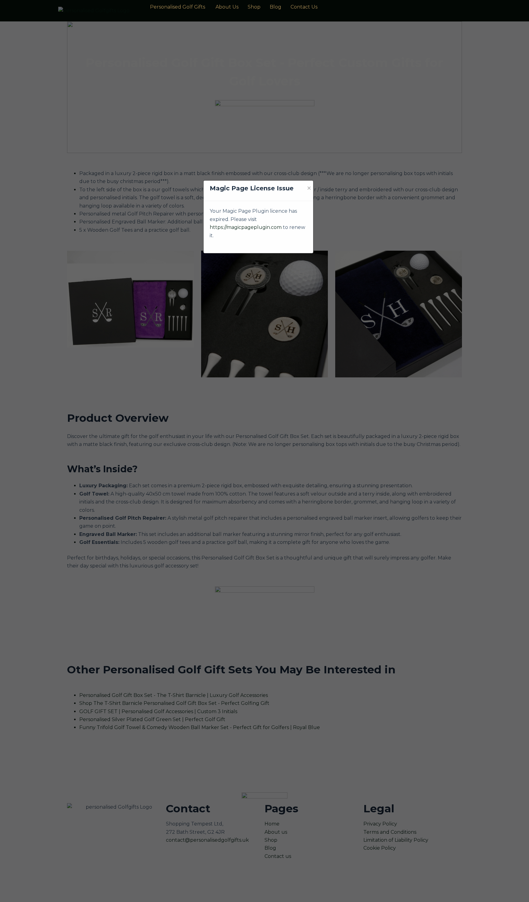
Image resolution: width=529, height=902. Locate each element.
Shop (254, 7)
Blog (275, 7)
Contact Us (304, 7)
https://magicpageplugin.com (246, 227)
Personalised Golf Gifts (178, 7)
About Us (227, 7)
